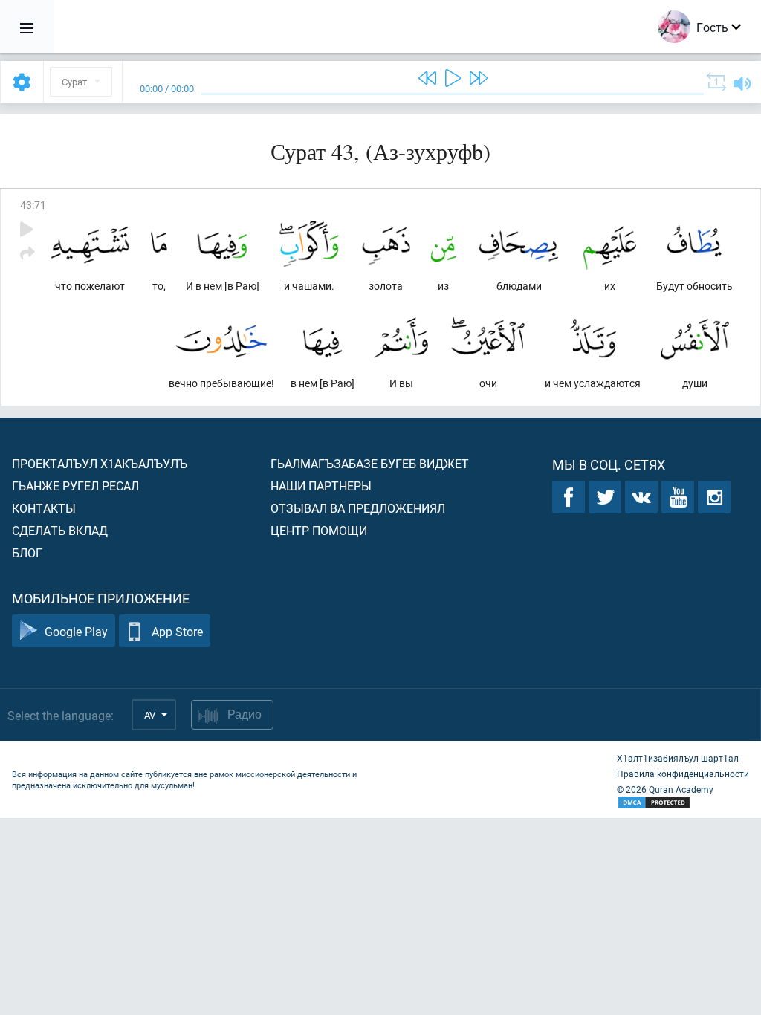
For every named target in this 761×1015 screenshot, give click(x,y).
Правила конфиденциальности (683, 773)
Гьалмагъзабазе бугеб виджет (370, 463)
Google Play (76, 631)
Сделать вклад (60, 530)
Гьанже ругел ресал (75, 485)
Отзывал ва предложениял (358, 508)
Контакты (44, 508)
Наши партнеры (321, 485)
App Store (177, 631)
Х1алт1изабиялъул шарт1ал (678, 758)
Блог (27, 552)
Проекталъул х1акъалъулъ (99, 463)
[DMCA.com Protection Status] (683, 803)
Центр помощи (319, 530)
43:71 (33, 205)
